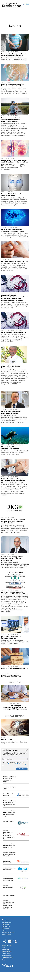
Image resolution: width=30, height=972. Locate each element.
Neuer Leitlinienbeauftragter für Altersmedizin (10, 367)
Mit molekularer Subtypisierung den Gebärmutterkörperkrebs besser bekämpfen (11, 558)
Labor (9, 82)
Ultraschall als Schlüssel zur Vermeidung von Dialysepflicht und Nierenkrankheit (14, 161)
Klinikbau (6, 934)
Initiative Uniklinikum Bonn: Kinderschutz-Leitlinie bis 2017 (11, 676)
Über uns (6, 953)
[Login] (24, 3)
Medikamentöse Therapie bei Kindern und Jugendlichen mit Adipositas (13, 55)
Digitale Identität (7, 740)
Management (15, 673)
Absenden (21, 769)
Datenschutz (7, 957)
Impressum (6, 955)
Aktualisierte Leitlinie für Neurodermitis (14, 261)
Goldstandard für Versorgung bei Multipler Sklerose (11, 637)
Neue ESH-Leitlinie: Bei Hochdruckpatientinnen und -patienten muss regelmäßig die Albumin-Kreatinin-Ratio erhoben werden (14, 297)
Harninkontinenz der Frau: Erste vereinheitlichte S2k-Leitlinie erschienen (14, 593)
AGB (3, 960)
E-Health (10, 192)
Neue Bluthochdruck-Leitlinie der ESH (13, 332)
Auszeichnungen (12, 634)
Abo (3, 947)
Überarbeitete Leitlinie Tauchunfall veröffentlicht (10, 448)
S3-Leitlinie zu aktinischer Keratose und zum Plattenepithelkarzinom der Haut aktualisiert (13, 521)
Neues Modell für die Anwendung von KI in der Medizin (12, 195)
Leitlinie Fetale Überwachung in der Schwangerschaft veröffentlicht (13, 480)
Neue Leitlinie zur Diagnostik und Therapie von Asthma (11, 412)
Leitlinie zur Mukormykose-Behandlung (14, 668)
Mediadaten (7, 951)
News (2, 52)
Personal (10, 364)
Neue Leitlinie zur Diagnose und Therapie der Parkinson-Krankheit (12, 230)
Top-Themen (5, 158)
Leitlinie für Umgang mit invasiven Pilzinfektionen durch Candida (12, 85)
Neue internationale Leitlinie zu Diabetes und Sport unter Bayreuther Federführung (11, 119)
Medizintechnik (16, 330)
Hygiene (5, 928)
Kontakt (5, 949)
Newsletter (7, 945)
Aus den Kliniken (13, 52)
